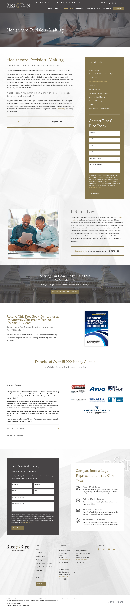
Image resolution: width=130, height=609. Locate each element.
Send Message (95, 193)
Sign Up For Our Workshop (45, 3)
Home (38, 549)
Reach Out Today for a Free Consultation (65, 291)
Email (91, 152)
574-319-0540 (63, 579)
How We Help (40, 556)
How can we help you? (96, 164)
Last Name (92, 139)
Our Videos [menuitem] (107, 8)
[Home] (18, 6)
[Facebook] (99, 549)
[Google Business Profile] (109, 549)
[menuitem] (104, 70)
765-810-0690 (80, 563)
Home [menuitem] (50, 8)
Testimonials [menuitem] (90, 8)
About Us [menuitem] (58, 8)
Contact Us (118, 8)
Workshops (39, 560)
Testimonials (40, 574)
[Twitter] (104, 549)
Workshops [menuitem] (79, 8)
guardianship (62, 109)
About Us (39, 553)
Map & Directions (64, 560)
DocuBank (82, 3)
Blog (37, 577)
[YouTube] (114, 549)
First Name (92, 132)
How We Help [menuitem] (68, 8)
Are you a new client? (95, 158)
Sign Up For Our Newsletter (66, 3)
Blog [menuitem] (98, 8)
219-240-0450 (118, 3)
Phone (91, 145)
